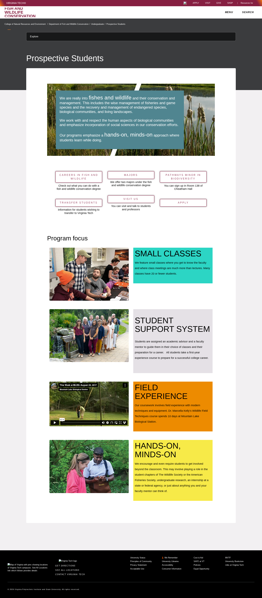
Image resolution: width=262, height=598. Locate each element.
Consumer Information (171, 569)
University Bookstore (234, 561)
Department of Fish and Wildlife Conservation (69, 24)
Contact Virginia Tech (71, 574)
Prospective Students (115, 24)
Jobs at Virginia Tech (234, 565)
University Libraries (170, 561)
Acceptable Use (137, 569)
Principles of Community (141, 561)
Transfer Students (79, 202)
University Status (137, 558)
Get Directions (66, 566)
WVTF (228, 558)
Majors (131, 175)
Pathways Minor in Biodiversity (183, 177)
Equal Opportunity (201, 569)
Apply (196, 3)
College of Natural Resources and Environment (26, 24)
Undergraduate (98, 24)
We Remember (171, 558)
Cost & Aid (198, 558)
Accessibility (167, 565)
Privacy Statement (138, 565)
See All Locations (68, 570)
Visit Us (130, 199)
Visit (207, 3)
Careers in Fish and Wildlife (78, 177)
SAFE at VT (199, 561)
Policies (197, 565)
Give (218, 3)
